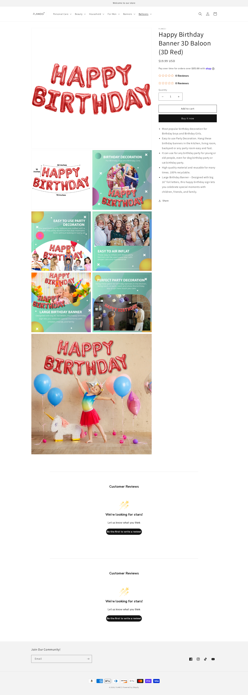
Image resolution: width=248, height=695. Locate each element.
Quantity (163, 90)
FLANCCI (119, 687)
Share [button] (165, 200)
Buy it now (187, 118)
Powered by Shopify (131, 687)
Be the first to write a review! (124, 531)
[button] (62, 14)
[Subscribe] (88, 659)
